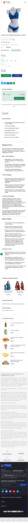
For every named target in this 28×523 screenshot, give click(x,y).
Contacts (3, 501)
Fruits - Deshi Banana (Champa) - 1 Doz (18, 353)
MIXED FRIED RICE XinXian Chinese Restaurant (17, 361)
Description (5, 113)
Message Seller (16, 50)
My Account (3, 506)
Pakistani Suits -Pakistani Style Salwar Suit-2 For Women (20, 292)
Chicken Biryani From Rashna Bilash (17, 338)
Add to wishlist (5, 44)
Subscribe (23, 484)
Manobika (8, 47)
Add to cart (6, 75)
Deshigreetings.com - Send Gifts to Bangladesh (11, 497)
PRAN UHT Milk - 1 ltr (15, 330)
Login (3, 303)
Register (8, 303)
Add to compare (14, 44)
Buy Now (17, 75)
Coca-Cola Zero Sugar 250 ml (17, 322)
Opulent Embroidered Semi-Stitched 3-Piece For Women (8, 292)
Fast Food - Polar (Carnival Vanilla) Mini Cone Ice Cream (18, 346)
